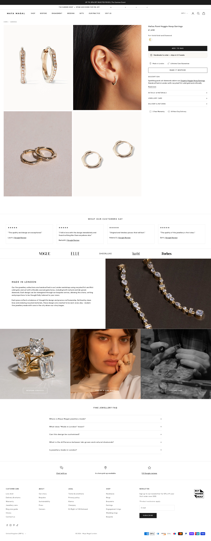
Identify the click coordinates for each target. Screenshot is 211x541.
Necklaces (110, 494)
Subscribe (148, 515)
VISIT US (108, 13)
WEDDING (71, 13)
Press (41, 505)
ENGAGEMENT (57, 13)
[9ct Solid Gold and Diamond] (150, 39)
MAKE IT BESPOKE (178, 70)
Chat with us (61, 473)
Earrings (13, 22)
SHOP (33, 13)
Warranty (10, 501)
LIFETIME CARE (175, 390)
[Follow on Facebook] (7, 525)
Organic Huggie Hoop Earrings (192, 80)
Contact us (10, 517)
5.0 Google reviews (149, 473)
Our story (43, 494)
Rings (108, 498)
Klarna (71, 501)
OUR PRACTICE (94, 13)
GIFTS (81, 13)
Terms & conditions (76, 494)
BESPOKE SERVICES (35, 390)
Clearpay (72, 505)
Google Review (20, 238)
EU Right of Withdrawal (78, 509)
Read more (152, 86)
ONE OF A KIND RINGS (105, 390)
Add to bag (178, 48)
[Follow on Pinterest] (14, 525)
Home (6, 22)
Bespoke (42, 498)
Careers (42, 509)
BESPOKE (43, 13)
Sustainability (44, 501)
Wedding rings (112, 513)
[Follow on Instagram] (10, 525)
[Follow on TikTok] (17, 525)
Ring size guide (12, 509)
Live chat (10, 494)
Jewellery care (12, 505)
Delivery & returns (13, 498)
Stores (8, 513)
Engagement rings (113, 509)
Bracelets (110, 501)
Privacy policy (73, 498)
